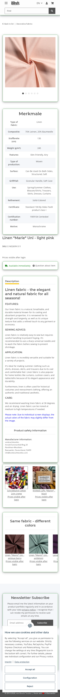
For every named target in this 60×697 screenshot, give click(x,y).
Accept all (30, 669)
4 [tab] (32, 93)
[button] (46, 3)
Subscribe (42, 622)
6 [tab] (37, 93)
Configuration (30, 678)
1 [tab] (23, 93)
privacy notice (29, 609)
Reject (30, 686)
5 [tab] (35, 93)
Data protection (22, 662)
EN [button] (38, 3)
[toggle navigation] (6, 2)
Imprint (8, 662)
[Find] (52, 11)
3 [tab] (29, 93)
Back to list (9, 23)
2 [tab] (26, 93)
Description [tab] (12, 281)
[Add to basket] (4, 33)
